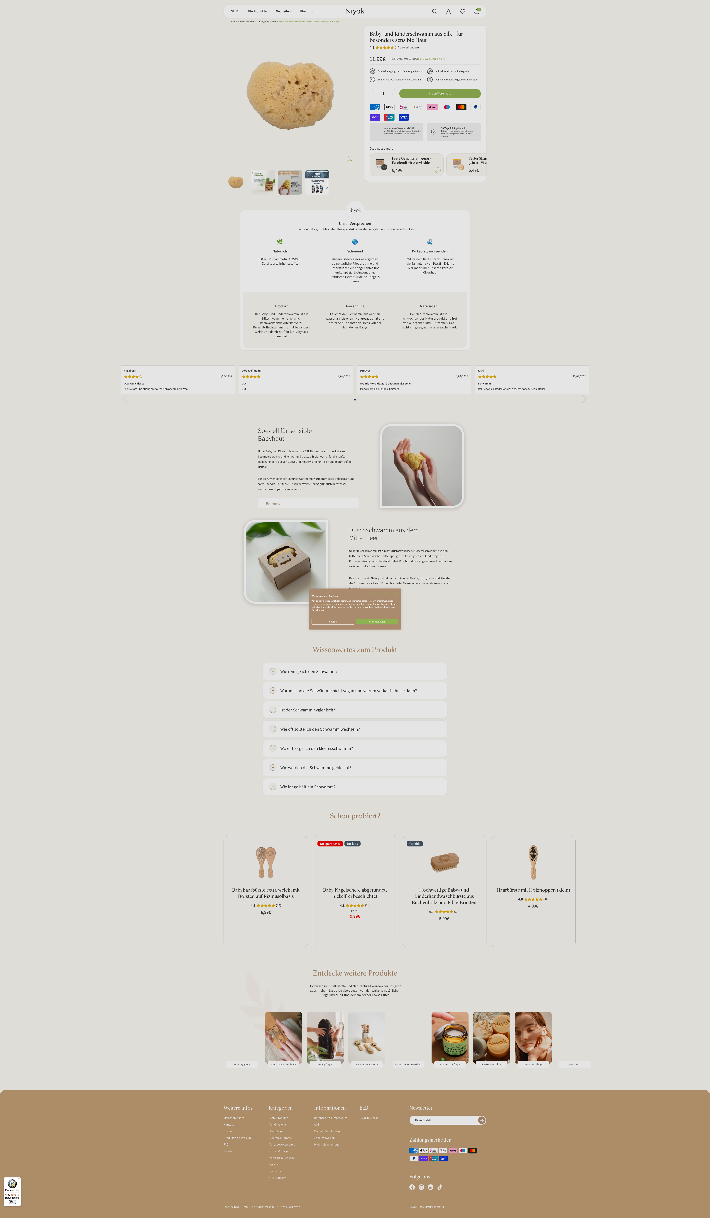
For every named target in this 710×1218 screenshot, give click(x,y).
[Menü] (18, 1179)
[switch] (12, 1202)
